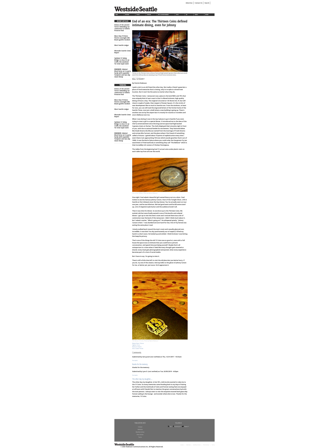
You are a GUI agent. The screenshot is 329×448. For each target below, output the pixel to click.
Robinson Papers (137, 347)
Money (206, 14)
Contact (140, 427)
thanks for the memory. (140, 364)
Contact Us (198, 3)
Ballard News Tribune (138, 343)
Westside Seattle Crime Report (122, 52)
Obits (177, 14)
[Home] (136, 10)
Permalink (135, 360)
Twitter (186, 426)
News (116, 14)
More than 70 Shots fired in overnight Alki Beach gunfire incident (122, 38)
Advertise (189, 3)
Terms (140, 437)
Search (207, 3)
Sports (138, 14)
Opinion (149, 14)
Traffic (196, 14)
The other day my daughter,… (142, 378)
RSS (171, 426)
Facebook (177, 426)
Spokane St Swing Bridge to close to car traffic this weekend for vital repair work (121, 61)
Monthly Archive (140, 432)
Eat (186, 14)
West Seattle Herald (137, 348)
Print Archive (140, 434)
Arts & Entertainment (163, 14)
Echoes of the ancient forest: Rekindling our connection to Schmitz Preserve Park (122, 28)
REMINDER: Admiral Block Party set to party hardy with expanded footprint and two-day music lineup (122, 73)
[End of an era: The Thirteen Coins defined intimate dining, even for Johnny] (160, 51)
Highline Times (136, 345)
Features (127, 14)
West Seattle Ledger (121, 45)
